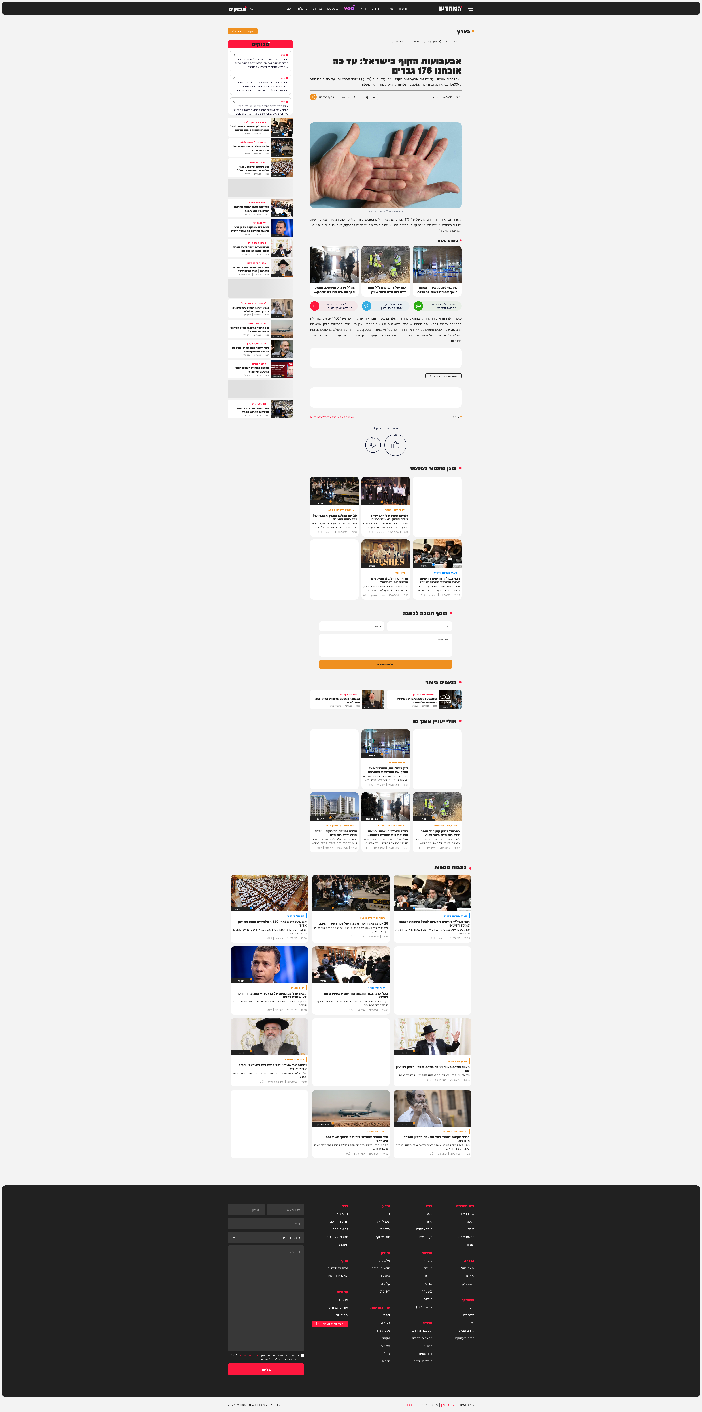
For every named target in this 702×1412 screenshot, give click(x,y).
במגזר (428, 1346)
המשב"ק (468, 1283)
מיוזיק (389, 8)
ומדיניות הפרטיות (248, 1355)
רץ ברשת (425, 1236)
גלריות (317, 8)
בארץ (445, 41)
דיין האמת (425, 1353)
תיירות (386, 1361)
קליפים (385, 1283)
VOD (349, 8)
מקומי (386, 1338)
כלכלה (385, 1323)
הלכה (470, 1221)
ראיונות (385, 1291)
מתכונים (332, 8)
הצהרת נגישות (338, 1276)
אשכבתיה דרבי (422, 1330)
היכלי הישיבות (422, 1361)
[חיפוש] (252, 8)
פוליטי (428, 1299)
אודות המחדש (338, 1307)
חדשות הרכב (339, 1221)
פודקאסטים (424, 1229)
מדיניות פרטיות (337, 1268)
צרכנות (385, 1229)
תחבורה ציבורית (337, 1236)
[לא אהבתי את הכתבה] (373, 445)
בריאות (385, 1213)
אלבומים (384, 1260)
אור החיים (467, 1213)
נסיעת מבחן (340, 1229)
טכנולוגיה (383, 1221)
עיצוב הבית (466, 1330)
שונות (470, 1244)
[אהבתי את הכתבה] (395, 445)
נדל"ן (386, 1353)
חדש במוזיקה (381, 1268)
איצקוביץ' (467, 1268)
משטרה (427, 1291)
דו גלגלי (342, 1213)
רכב (289, 8)
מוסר (470, 1229)
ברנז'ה (302, 8)
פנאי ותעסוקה (464, 1338)
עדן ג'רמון (448, 1404)
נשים (471, 1323)
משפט (385, 1346)
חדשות (403, 8)
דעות (386, 1315)
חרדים (375, 8)
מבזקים (343, 1299)
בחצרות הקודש (421, 1338)
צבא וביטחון (424, 1306)
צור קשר (342, 1315)
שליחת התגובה (385, 664)
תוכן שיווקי (383, 1236)
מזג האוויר (383, 1330)
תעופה (343, 1244)
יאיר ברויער (410, 1404)
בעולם (428, 1268)
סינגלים (385, 1276)
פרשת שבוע (466, 1236)
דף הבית (457, 41)
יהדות (428, 1276)
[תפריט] (469, 8)
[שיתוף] (234, 55)
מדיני (428, 1283)
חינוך (471, 1307)
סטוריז (427, 1221)
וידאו (363, 8)
